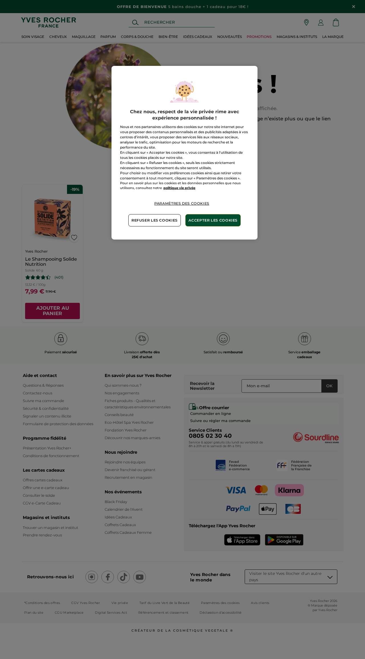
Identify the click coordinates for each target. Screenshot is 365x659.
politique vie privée (179, 188)
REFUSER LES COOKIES (154, 220)
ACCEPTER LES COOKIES (213, 220)
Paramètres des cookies (181, 203)
